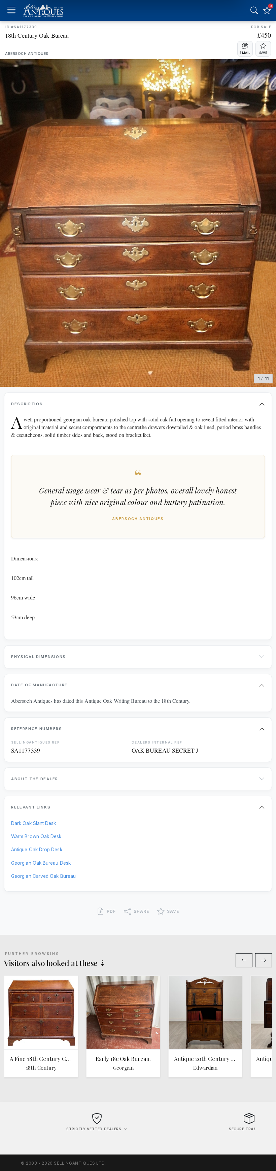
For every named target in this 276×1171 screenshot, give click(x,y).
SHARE (141, 911)
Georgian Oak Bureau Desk (41, 863)
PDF (111, 911)
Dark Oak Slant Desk (33, 823)
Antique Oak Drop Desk (36, 849)
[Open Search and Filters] (254, 10)
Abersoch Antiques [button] (26, 53)
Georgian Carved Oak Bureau (43, 876)
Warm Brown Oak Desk (36, 836)
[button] (245, 49)
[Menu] (11, 11)
